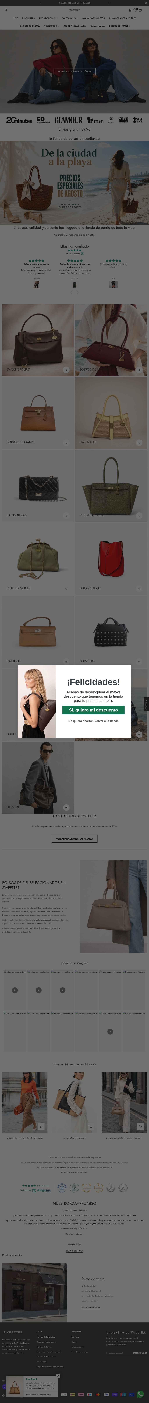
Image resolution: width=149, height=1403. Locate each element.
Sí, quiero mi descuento (93, 710)
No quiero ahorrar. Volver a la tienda (93, 721)
